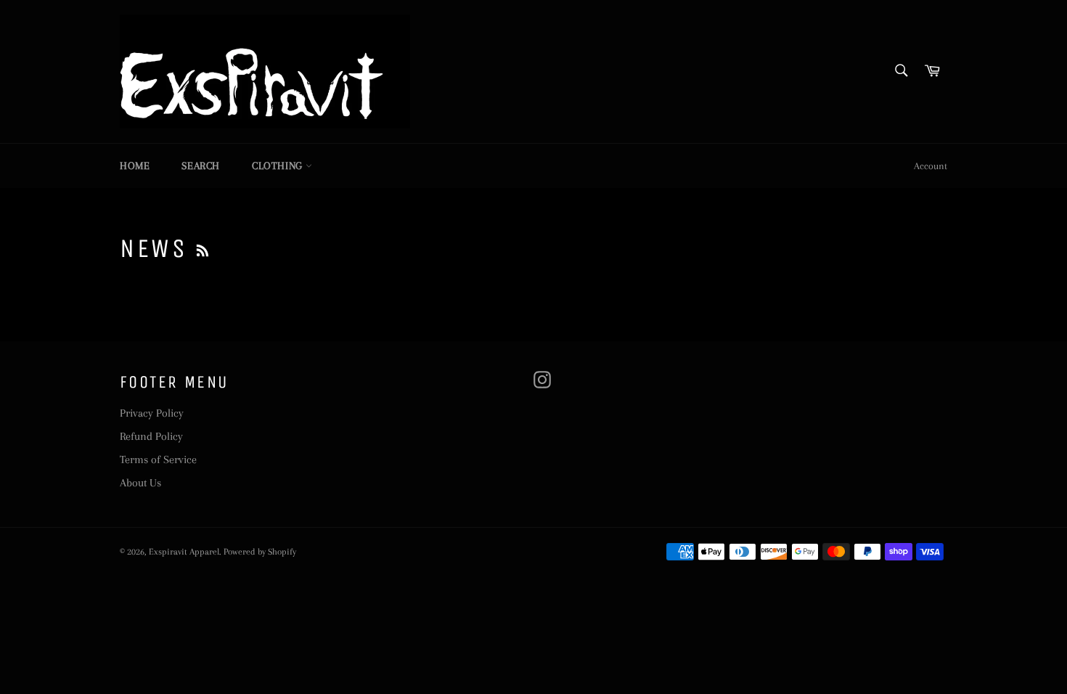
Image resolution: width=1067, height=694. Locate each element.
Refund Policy (151, 436)
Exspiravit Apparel (184, 552)
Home (135, 165)
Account (930, 165)
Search (200, 165)
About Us (140, 482)
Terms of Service (158, 459)
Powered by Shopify (260, 552)
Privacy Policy (152, 413)
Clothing (279, 165)
